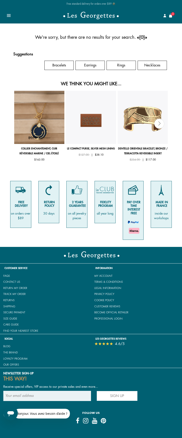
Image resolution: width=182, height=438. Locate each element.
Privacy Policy (104, 294)
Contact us (11, 282)
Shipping (9, 306)
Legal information (107, 288)
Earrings (90, 65)
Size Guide (10, 318)
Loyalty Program (15, 358)
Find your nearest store (20, 330)
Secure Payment (14, 312)
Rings (121, 65)
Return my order (15, 288)
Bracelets (59, 65)
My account (103, 276)
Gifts (28, 65)
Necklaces (152, 65)
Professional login (108, 318)
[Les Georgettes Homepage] (91, 15)
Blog (6, 346)
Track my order (14, 294)
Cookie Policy (104, 300)
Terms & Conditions (108, 282)
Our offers (11, 364)
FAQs (6, 276)
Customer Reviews (107, 306)
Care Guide (11, 324)
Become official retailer (111, 312)
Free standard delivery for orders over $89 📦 (91, 4)
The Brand (10, 352)
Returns (9, 300)
